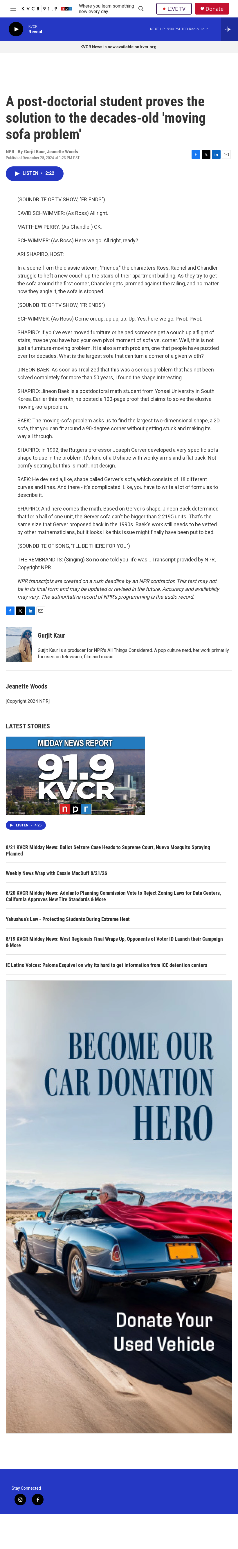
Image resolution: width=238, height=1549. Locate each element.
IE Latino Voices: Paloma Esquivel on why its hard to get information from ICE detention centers (106, 965)
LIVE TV (176, 8)
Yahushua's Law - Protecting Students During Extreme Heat (68, 919)
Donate (214, 9)
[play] (16, 29)
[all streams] (229, 29)
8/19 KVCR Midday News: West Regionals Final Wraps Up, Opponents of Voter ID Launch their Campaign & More (114, 942)
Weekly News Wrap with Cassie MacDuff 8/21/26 (56, 873)
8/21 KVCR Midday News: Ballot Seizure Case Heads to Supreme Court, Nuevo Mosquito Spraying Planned (108, 850)
